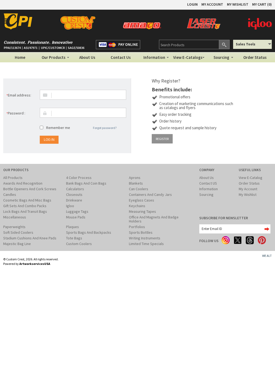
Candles (9, 194)
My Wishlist (247, 194)
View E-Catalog (250, 177)
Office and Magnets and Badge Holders (154, 219)
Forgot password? (105, 128)
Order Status (255, 57)
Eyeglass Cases (141, 200)
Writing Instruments (144, 238)
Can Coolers (138, 188)
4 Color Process (79, 177)
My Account (248, 188)
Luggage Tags (77, 211)
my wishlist (237, 4)
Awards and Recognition (22, 183)
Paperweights (14, 226)
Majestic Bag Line (17, 243)
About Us (87, 57)
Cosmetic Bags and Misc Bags (27, 200)
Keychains (137, 205)
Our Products (54, 57)
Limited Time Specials (146, 243)
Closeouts (74, 194)
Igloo (70, 205)
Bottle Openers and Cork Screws (29, 188)
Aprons (134, 177)
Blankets (136, 183)
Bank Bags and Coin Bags (86, 183)
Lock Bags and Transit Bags (25, 211)
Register (162, 139)
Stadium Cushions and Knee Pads (29, 238)
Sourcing (221, 57)
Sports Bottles (141, 232)
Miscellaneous (14, 217)
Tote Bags (74, 238)
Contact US (208, 183)
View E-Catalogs (187, 57)
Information (154, 57)
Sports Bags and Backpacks (88, 232)
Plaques (72, 226)
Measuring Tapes (142, 211)
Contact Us (121, 57)
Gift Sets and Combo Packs (24, 205)
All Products (13, 177)
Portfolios (137, 226)
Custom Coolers (79, 243)
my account (212, 4)
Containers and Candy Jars (150, 194)
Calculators (75, 188)
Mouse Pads (75, 217)
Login (192, 4)
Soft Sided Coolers (18, 232)
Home (20, 57)
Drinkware (74, 200)
